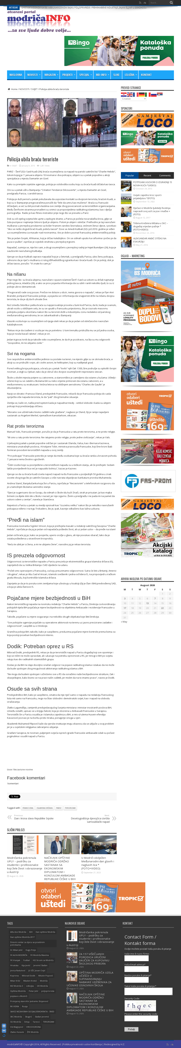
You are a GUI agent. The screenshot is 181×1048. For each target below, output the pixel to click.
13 (147, 603)
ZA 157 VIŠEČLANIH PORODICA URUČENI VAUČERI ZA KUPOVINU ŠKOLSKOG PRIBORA (94, 958)
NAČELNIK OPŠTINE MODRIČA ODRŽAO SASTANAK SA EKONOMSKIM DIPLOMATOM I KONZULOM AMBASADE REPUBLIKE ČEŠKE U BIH (60, 868)
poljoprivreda (47, 991)
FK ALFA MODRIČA (18, 955)
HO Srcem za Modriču (43, 960)
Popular (129, 175)
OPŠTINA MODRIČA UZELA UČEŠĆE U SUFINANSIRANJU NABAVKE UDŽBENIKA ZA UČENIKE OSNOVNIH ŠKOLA (90, 979)
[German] (142, 94)
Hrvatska (14, 965)
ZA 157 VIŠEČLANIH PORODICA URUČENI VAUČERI (46, 2)
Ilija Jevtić (26, 965)
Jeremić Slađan (40, 965)
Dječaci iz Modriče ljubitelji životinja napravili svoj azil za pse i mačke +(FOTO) (151, 211)
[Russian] (154, 94)
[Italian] (148, 94)
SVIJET (34, 89)
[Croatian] (124, 94)
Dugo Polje (31, 950)
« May (124, 621)
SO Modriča (15, 1021)
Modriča (44, 980)
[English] (130, 94)
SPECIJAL (84, 75)
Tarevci (36, 1021)
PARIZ (58, 808)
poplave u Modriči (18, 996)
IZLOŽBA (129, 75)
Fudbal (26, 960)
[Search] (171, 2)
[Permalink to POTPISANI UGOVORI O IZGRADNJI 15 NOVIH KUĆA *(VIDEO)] (126, 190)
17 (125, 608)
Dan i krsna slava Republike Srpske (34, 817)
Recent (147, 175)
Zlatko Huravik (17, 1032)
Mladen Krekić (30, 980)
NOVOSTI (32, 75)
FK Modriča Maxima (39, 955)
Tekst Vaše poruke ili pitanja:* (140, 986)
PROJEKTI (67, 75)
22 (162, 608)
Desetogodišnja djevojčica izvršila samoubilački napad (90, 818)
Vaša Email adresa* (134, 964)
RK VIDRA (14, 1006)
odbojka (30, 986)
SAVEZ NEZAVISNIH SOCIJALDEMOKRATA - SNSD (32, 1011)
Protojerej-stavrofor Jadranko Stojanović (29, 1001)
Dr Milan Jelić (16, 950)
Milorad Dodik (28, 975)
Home (14, 89)
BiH (31, 932)
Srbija (27, 1021)
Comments (165, 175)
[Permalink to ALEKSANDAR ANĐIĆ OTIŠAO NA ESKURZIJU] (126, 246)
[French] (136, 94)
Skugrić (28, 1016)
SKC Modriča (16, 1016)
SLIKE (116, 75)
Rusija (25, 1006)
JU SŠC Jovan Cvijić (36, 970)
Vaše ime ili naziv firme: (136, 953)
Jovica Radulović (17, 970)
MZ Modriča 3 (16, 986)
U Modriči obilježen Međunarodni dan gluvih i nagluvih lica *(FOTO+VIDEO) (97, 863)
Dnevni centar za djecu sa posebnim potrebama (27, 943)
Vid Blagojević (16, 1027)
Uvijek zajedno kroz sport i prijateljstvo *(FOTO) (147, 196)
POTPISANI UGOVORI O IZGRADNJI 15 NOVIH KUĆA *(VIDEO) (152, 184)
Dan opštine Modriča (45, 932)
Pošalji (131, 1029)
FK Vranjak (15, 960)
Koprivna (14, 975)
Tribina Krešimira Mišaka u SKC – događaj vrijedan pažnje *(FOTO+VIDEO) (150, 226)
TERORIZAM (70, 808)
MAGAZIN (50, 75)
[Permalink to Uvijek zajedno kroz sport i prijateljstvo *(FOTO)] (126, 203)
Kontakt (146, 75)
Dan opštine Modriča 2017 (22, 937)
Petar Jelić (33, 991)
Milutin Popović (45, 975)
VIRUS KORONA (33, 1027)
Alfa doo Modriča (18, 932)
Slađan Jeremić (42, 1016)
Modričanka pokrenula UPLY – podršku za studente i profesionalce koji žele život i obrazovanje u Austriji (24, 865)
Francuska (28, 808)
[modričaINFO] (39, 30)
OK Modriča (42, 986)
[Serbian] (160, 94)
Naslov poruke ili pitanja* (137, 975)
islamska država (44, 808)
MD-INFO (101, 75)
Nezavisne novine (23, 769)
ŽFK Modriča (33, 1032)
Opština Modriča (18, 991)
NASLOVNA (16, 75)
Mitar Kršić (15, 980)
